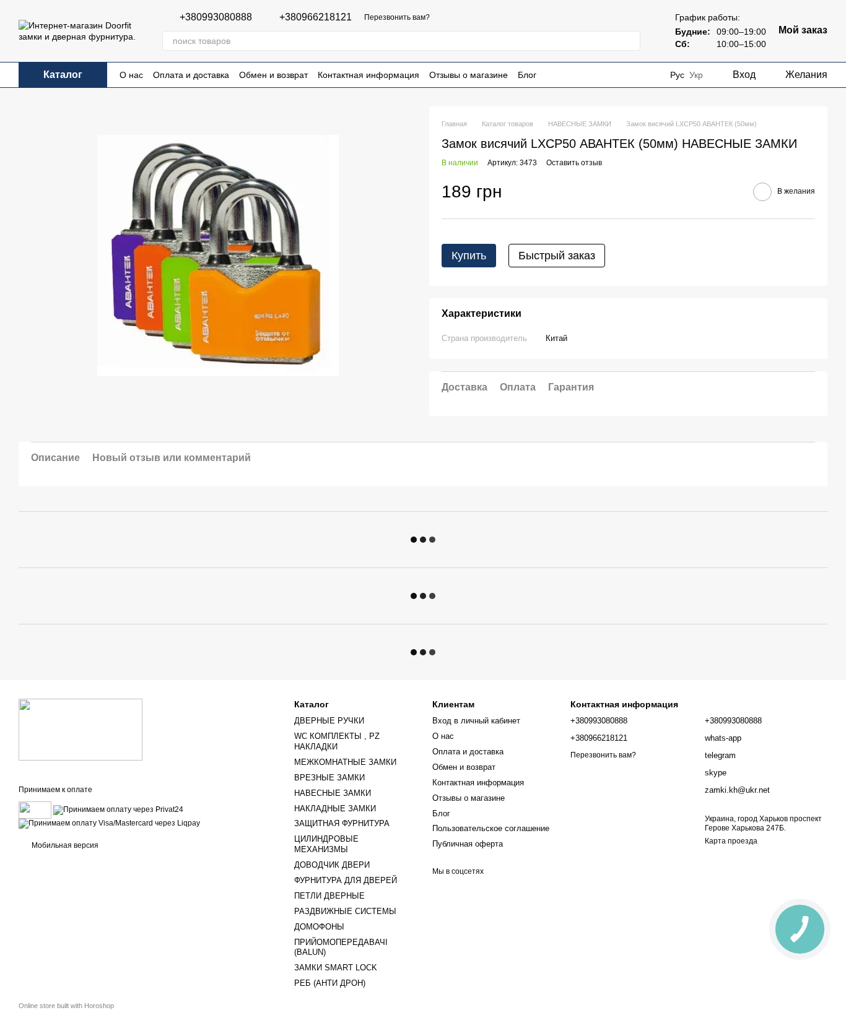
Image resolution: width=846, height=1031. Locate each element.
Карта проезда (731, 841)
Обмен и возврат (273, 75)
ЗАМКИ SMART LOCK (335, 967)
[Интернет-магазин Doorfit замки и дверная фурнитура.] (80, 729)
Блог (527, 75)
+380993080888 (216, 17)
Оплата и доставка (191, 75)
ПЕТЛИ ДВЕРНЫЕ (329, 895)
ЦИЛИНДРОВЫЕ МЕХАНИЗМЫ (326, 844)
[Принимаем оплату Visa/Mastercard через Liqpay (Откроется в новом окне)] (109, 823)
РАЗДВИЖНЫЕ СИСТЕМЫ (345, 911)
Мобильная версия (64, 845)
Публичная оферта (467, 843)
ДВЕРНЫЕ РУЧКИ (329, 720)
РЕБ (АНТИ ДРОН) (329, 983)
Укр (696, 75)
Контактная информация (368, 75)
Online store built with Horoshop (66, 1005)
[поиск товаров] (630, 41)
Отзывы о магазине (468, 75)
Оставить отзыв (574, 163)
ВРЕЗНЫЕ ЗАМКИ (329, 777)
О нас (131, 75)
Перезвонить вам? (397, 17)
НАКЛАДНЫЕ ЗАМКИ (335, 808)
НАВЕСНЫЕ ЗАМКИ (332, 793)
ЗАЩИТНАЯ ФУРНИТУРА (342, 823)
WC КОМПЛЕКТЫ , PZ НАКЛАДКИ (337, 741)
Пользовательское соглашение (490, 828)
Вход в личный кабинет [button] (476, 720)
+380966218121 (315, 17)
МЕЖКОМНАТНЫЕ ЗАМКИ (345, 762)
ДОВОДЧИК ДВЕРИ (332, 864)
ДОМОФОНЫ (319, 926)
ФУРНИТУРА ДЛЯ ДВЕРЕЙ (345, 880)
